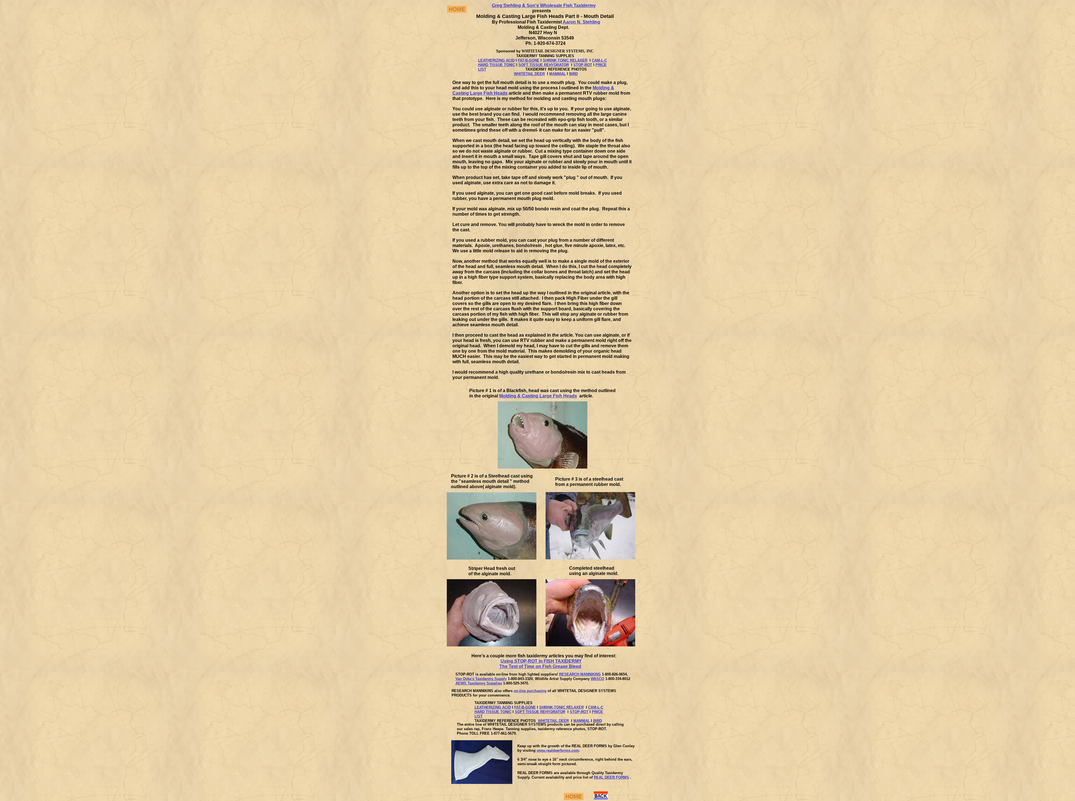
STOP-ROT (582, 65)
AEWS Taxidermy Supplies (478, 683)
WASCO (597, 679)
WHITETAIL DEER (529, 74)
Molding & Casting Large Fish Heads (538, 395)
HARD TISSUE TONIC (496, 65)
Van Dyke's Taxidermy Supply (481, 679)
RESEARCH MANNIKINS (580, 674)
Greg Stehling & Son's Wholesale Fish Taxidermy (544, 5)
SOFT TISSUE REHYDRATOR (543, 65)
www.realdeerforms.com (558, 750)
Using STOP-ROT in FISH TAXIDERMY (541, 661)
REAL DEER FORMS (611, 777)
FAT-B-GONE (528, 60)
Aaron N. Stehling (581, 22)
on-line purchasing (530, 691)
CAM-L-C (599, 60)
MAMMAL (557, 74)
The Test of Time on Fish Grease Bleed (540, 666)
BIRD (573, 74)
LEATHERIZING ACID (496, 60)
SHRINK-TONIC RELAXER (565, 60)
